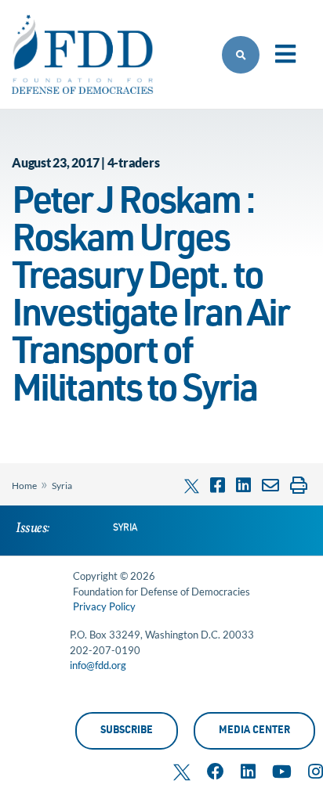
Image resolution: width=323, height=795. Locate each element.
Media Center (254, 731)
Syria (62, 485)
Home (24, 485)
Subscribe (126, 731)
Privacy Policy (104, 606)
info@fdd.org (98, 665)
